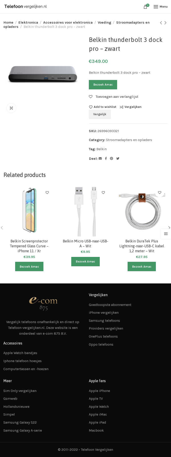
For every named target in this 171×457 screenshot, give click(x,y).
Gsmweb (10, 398)
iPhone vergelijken (104, 312)
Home (8, 22)
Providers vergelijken (106, 328)
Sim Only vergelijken (20, 391)
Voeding (104, 22)
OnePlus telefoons (103, 336)
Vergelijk (99, 114)
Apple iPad (97, 422)
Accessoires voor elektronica (68, 22)
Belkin (101, 149)
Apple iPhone (99, 391)
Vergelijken (133, 107)
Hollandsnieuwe (16, 406)
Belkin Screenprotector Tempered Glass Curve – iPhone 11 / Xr (29, 246)
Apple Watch (99, 406)
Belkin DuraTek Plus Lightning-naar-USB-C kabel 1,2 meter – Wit (141, 246)
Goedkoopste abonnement (110, 305)
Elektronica (28, 22)
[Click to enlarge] (11, 108)
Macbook (96, 430)
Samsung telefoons (104, 320)
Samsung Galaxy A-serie (22, 430)
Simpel (9, 414)
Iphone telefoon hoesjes (22, 361)
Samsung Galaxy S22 (20, 422)
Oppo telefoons (101, 344)
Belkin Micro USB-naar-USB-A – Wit (85, 243)
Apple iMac (98, 414)
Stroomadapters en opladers (129, 140)
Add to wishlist (105, 107)
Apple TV (96, 398)
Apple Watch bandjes (20, 353)
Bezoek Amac (103, 84)
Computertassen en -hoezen (26, 369)
